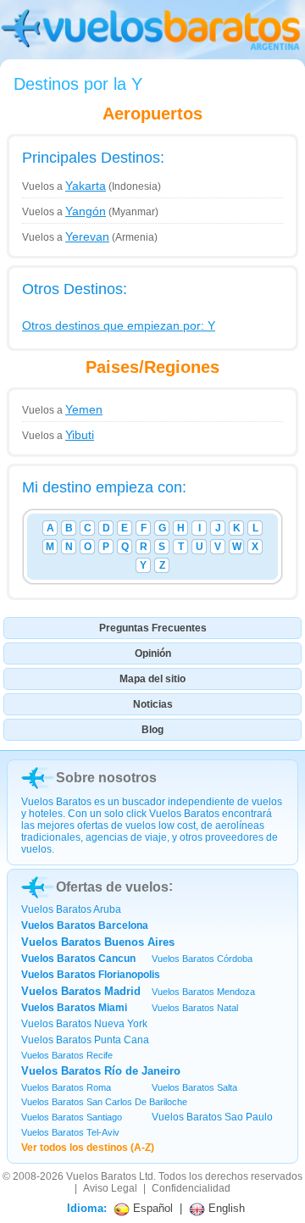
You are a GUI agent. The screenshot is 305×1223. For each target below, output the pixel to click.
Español (151, 1208)
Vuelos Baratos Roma (66, 1087)
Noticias (153, 704)
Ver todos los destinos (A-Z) (87, 1148)
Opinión (153, 653)
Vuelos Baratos (101, 1176)
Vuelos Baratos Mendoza (203, 992)
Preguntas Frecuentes (153, 628)
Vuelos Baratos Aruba (71, 909)
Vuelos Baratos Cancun (78, 959)
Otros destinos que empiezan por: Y (118, 325)
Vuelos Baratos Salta (194, 1087)
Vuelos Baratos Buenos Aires (98, 942)
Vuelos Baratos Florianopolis (90, 975)
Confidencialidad (191, 1188)
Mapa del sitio (152, 679)
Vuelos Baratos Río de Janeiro (100, 1071)
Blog (152, 730)
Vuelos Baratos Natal (195, 1008)
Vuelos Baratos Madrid (81, 991)
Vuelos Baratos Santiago (71, 1117)
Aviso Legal (110, 1188)
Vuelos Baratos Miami (74, 1008)
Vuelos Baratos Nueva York (84, 1024)
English (225, 1208)
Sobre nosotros (106, 777)
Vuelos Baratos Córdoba (202, 958)
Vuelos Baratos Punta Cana (85, 1040)
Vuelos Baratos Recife (67, 1055)
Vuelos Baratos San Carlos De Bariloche (104, 1102)
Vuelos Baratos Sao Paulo (212, 1117)
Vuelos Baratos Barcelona (84, 925)
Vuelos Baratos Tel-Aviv (70, 1132)
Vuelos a (64, 186)
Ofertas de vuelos (112, 887)
